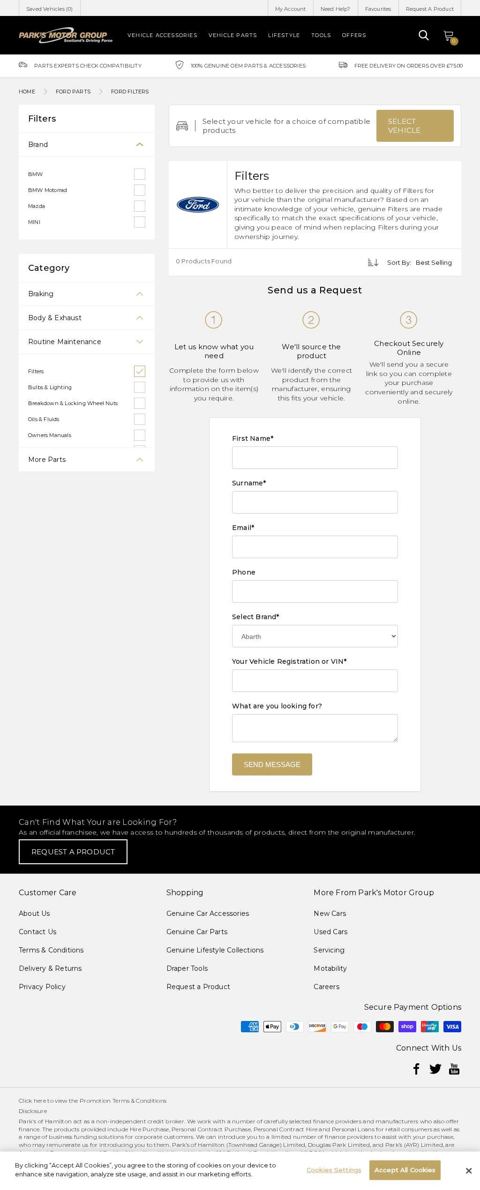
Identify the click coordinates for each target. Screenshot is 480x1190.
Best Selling (434, 262)
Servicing (329, 950)
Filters (36, 371)
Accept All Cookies (405, 1170)
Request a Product (198, 987)
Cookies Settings (334, 1170)
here (40, 1100)
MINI (34, 222)
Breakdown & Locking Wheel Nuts (73, 403)
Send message (272, 764)
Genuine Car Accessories (207, 913)
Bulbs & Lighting (50, 387)
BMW (35, 174)
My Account (290, 9)
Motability (330, 968)
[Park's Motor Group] (65, 35)
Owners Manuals (49, 435)
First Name (252, 438)
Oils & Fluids (44, 419)
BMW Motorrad (47, 190)
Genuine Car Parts (196, 932)
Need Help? (336, 9)
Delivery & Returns (50, 968)
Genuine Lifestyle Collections (215, 950)
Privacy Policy (42, 987)
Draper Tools (187, 968)
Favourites (378, 9)
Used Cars (330, 932)
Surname (249, 483)
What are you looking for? (277, 706)
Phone (243, 572)
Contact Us (37, 932)
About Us (34, 913)
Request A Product (430, 9)
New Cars (330, 913)
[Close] (469, 1171)
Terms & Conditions (51, 950)
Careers (326, 987)
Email (243, 527)
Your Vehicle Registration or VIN (289, 661)
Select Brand (255, 617)
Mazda (36, 206)
